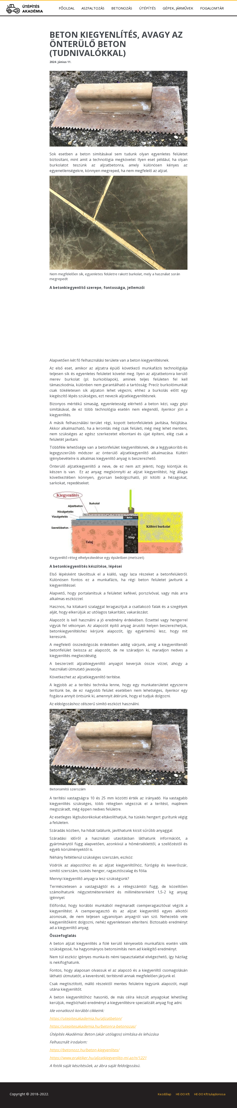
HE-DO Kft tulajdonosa (209, 1094)
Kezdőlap (164, 1094)
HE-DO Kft (183, 1094)
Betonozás (121, 8)
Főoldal (67, 8)
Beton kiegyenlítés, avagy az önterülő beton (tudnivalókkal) (116, 44)
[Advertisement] (119, 325)
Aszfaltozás (92, 8)
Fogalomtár (212, 8)
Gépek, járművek (178, 8)
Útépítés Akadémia (26, 8)
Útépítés (147, 8)
